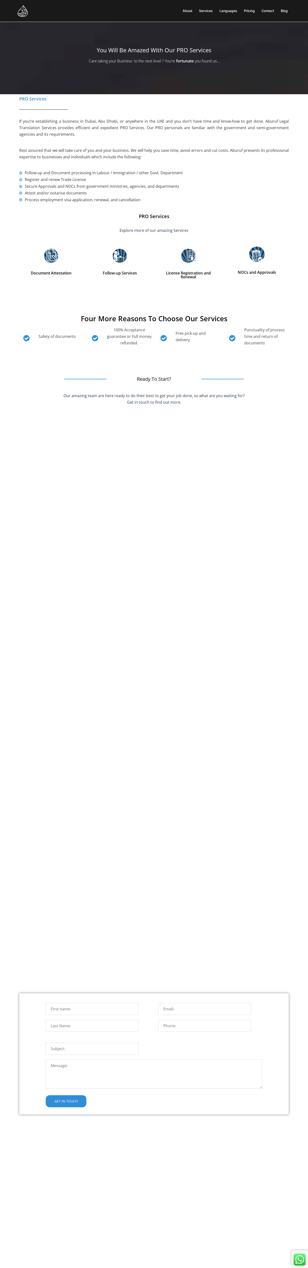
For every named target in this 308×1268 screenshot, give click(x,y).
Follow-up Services (120, 273)
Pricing (249, 11)
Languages (228, 11)
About (187, 11)
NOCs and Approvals (257, 272)
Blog (284, 11)
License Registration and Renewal (188, 275)
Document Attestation (51, 273)
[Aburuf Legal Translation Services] (23, 10)
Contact (268, 11)
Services (206, 11)
